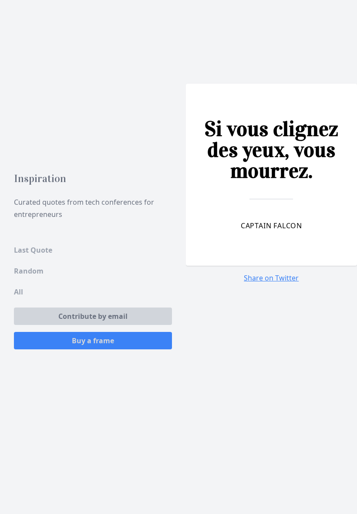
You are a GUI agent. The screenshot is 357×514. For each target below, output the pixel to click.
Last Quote (33, 250)
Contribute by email (93, 316)
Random (29, 271)
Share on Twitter (271, 278)
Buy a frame (93, 340)
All (18, 292)
